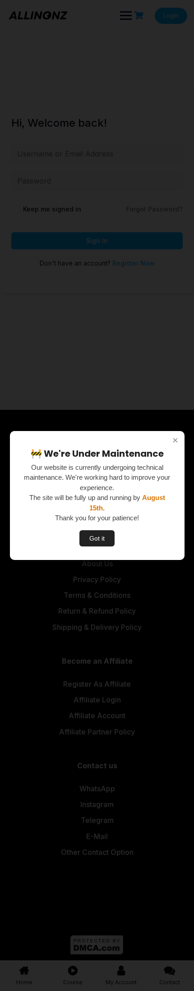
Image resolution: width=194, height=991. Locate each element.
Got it (97, 538)
